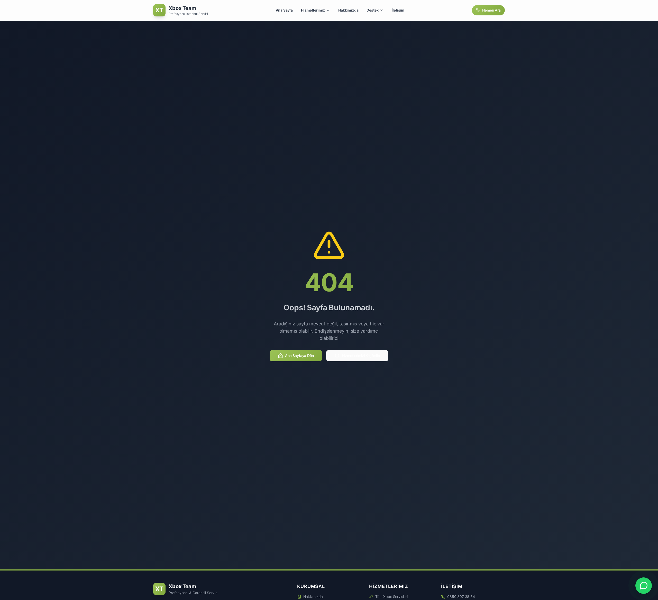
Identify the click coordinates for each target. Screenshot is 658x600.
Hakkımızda (348, 10)
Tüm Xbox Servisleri (391, 596)
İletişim (398, 10)
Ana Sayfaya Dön (299, 355)
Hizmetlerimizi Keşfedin (361, 355)
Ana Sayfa (284, 10)
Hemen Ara (491, 10)
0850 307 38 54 (461, 596)
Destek (372, 10)
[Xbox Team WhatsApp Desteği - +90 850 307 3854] (643, 585)
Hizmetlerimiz (313, 10)
